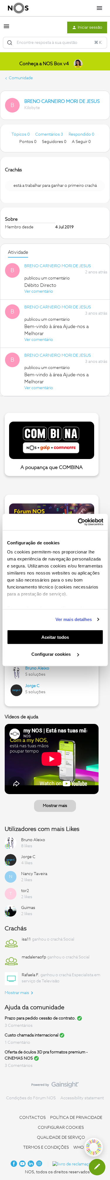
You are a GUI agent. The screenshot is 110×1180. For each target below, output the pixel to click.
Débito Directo (40, 285)
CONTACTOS (32, 1118)
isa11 (26, 939)
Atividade (18, 252)
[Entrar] (9, 43)
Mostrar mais (55, 806)
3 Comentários (19, 1026)
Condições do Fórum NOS (31, 1098)
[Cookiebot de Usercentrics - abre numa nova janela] (78, 522)
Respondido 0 (81, 134)
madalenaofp (34, 957)
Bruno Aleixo (37, 668)
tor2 (25, 891)
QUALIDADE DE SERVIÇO (61, 1138)
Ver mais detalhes (73, 619)
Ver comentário (38, 291)
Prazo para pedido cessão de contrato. (40, 1018)
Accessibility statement (82, 1098)
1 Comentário (17, 1043)
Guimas (28, 908)
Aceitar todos (55, 636)
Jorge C (32, 686)
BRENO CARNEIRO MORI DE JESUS (62, 101)
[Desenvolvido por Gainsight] (55, 1086)
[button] (6, 29)
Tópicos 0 (21, 134)
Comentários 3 (49, 134)
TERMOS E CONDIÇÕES (46, 1148)
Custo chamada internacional (31, 1035)
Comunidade (21, 78)
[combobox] (55, 43)
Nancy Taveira (34, 874)
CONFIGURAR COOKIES (61, 1128)
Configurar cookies (51, 654)
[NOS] (18, 8)
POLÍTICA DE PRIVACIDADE (76, 1118)
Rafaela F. (30, 975)
